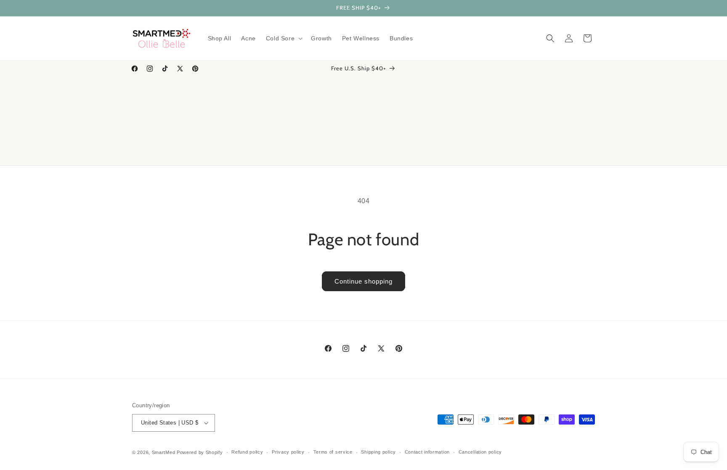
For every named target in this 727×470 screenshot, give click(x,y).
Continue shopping (363, 281)
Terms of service (333, 451)
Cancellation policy (480, 451)
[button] (283, 38)
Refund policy (247, 451)
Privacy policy (288, 451)
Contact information (427, 451)
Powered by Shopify (200, 452)
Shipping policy (378, 451)
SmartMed (164, 452)
